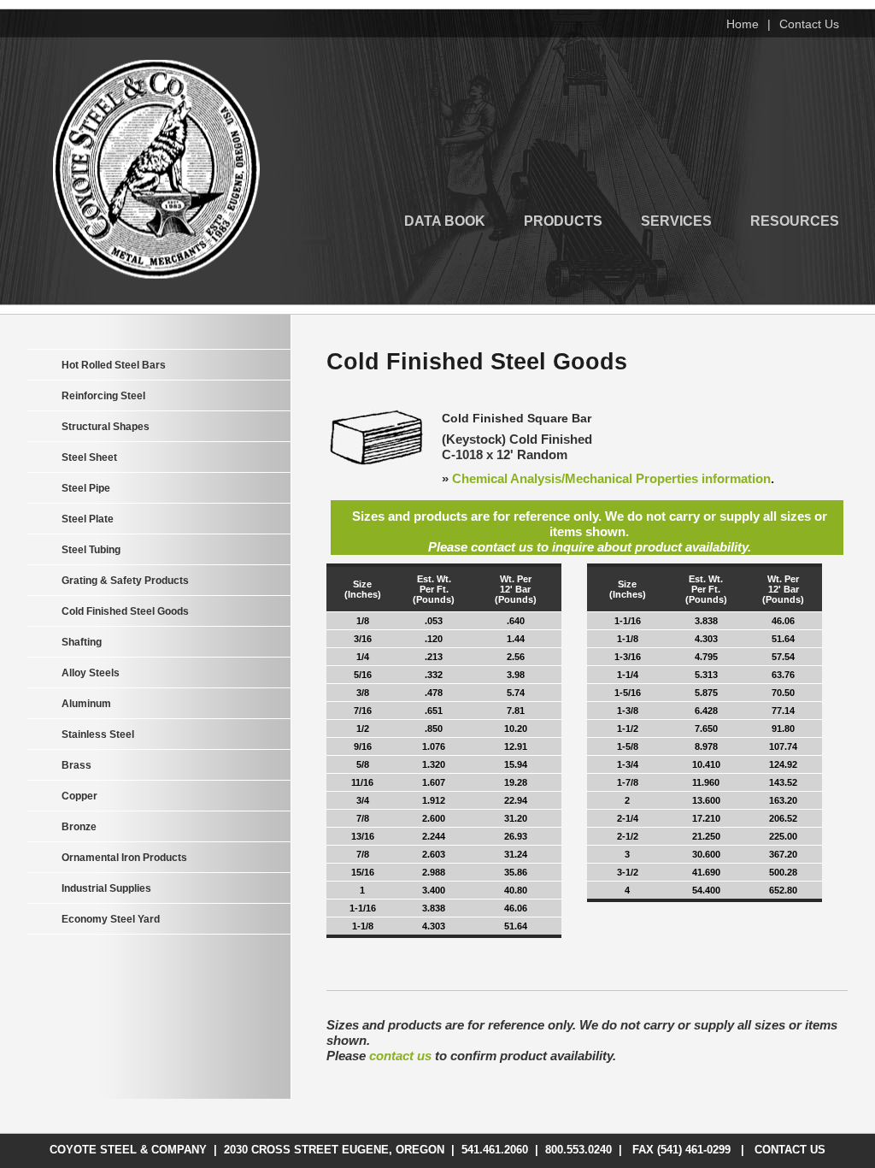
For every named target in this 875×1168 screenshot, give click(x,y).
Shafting (82, 642)
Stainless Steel (98, 734)
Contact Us (809, 24)
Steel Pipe (86, 488)
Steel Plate (88, 519)
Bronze (79, 827)
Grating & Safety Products (125, 581)
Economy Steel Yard (111, 919)
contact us (400, 1055)
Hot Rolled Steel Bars (114, 365)
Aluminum (86, 704)
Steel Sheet (89, 457)
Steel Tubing (91, 550)
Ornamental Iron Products (124, 858)
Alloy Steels (91, 673)
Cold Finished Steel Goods (125, 611)
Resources (794, 220)
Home (742, 24)
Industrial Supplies (106, 888)
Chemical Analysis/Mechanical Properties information (611, 478)
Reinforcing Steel (103, 396)
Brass (76, 765)
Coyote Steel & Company (156, 169)
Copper (79, 796)
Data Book (444, 220)
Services (676, 220)
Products (563, 220)
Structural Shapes (106, 427)
